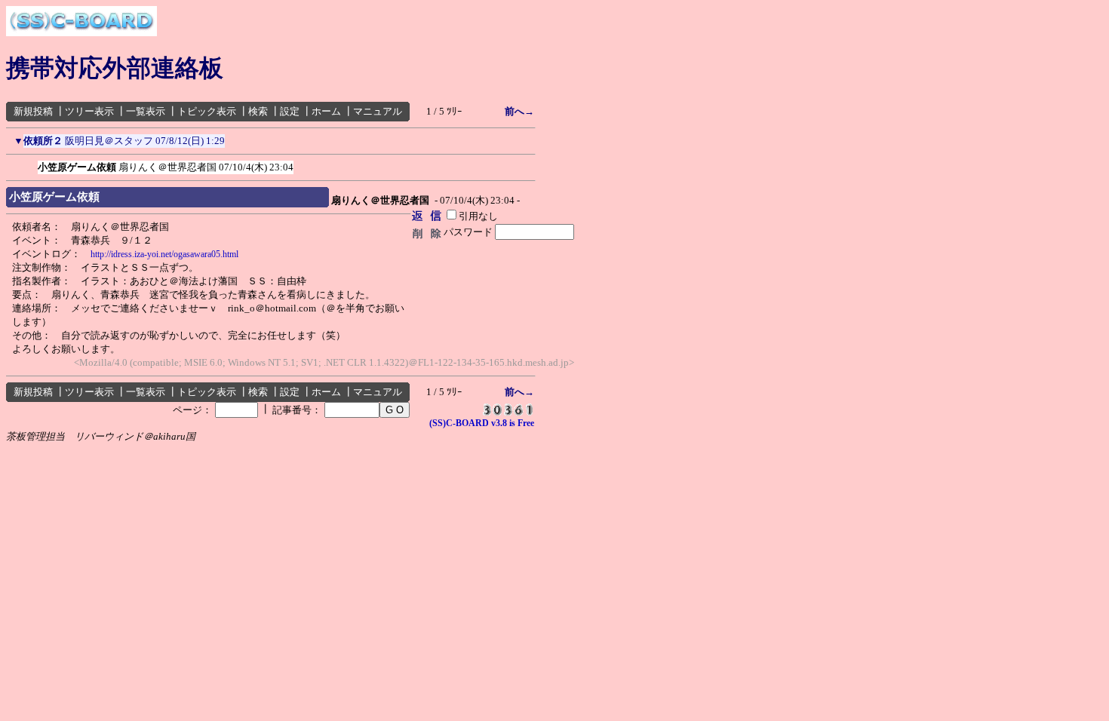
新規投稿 (33, 111)
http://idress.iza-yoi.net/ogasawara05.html (164, 254)
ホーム (326, 111)
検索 (258, 111)
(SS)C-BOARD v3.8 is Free (481, 423)
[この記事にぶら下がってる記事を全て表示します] (30, 164)
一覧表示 (145, 111)
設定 (290, 111)
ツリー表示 (89, 111)
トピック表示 (206, 111)
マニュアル (377, 111)
